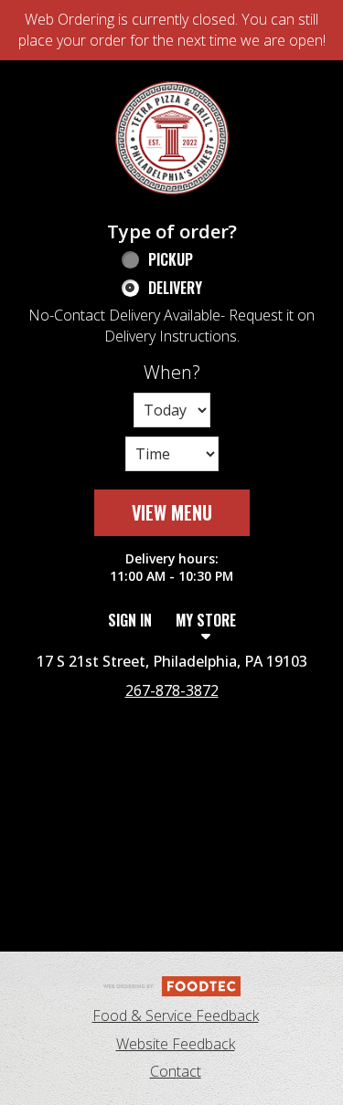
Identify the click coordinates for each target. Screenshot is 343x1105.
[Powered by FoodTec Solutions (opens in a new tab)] (172, 984)
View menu (172, 512)
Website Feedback (175, 1044)
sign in (130, 620)
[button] (172, 138)
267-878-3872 (172, 690)
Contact (175, 1071)
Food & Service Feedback (175, 1015)
